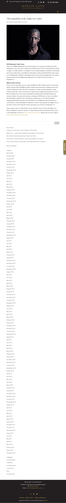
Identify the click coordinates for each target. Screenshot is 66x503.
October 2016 (10, 266)
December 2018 (11, 192)
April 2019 (9, 184)
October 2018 (10, 198)
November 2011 (11, 424)
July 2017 (9, 241)
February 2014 (11, 354)
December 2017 (11, 226)
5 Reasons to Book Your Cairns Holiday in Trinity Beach (22, 130)
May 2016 (9, 280)
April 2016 (9, 283)
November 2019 (11, 164)
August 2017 (10, 238)
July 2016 (9, 274)
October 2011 (10, 427)
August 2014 (10, 337)
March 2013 (10, 385)
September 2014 (11, 334)
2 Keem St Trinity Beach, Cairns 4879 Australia (20, 1)
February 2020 (11, 156)
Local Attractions (11, 465)
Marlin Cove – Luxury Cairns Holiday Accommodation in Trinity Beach (25, 133)
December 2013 (11, 359)
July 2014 (9, 340)
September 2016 (11, 269)
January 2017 (10, 258)
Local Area (9, 462)
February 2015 (11, 320)
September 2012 (11, 402)
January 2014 (10, 357)
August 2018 (10, 204)
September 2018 (11, 201)
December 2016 (11, 260)
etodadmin (10, 22)
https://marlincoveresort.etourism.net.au (17, 115)
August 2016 (10, 272)
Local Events (24, 22)
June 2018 (9, 209)
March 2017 (10, 252)
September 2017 (11, 235)
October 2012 (10, 399)
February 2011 (11, 447)
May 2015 (9, 311)
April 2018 (9, 215)
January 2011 (10, 450)
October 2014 (10, 331)
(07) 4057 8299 (54, 2)
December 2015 (11, 294)
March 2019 (10, 187)
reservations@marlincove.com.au (34, 488)
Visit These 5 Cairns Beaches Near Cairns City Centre (21, 136)
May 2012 (9, 413)
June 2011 (9, 436)
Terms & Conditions (40, 497)
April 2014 (9, 348)
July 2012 (9, 407)
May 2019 (9, 181)
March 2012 (10, 419)
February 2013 (11, 388)
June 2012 (9, 410)
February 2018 (11, 221)
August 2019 (10, 173)
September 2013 (11, 368)
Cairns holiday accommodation (32, 112)
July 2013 (9, 373)
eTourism (45, 500)
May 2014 (9, 345)
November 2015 (11, 297)
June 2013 (9, 376)
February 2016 (11, 289)
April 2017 (9, 249)
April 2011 (9, 441)
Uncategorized (11, 474)
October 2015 (10, 300)
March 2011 (10, 444)
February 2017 (10, 255)
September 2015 (11, 303)
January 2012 (10, 422)
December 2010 (11, 453)
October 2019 (10, 167)
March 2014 (10, 351)
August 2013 (10, 371)
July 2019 (9, 175)
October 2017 (10, 232)
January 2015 (10, 323)
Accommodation (11, 460)
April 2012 (9, 416)
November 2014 (11, 328)
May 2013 (9, 379)
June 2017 (9, 243)
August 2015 (10, 306)
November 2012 (11, 396)
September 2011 (11, 430)
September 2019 (11, 170)
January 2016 (10, 291)
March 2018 (10, 218)
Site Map (21, 497)
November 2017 (11, 229)
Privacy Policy (29, 497)
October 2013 (10, 365)
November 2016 (11, 263)
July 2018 (9, 207)
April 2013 (9, 382)
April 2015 (9, 314)
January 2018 (10, 224)
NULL (8, 471)
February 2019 (11, 190)
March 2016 (10, 286)
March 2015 (10, 317)
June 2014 (9, 342)
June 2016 (9, 277)
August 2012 (10, 405)
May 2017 (9, 246)
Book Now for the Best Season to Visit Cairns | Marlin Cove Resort (25, 139)
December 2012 (11, 393)
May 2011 (9, 439)
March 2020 (10, 153)
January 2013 (10, 390)
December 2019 (11, 161)
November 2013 (11, 362)
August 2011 (10, 433)
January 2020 (10, 159)
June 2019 (9, 178)
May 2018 (9, 212)
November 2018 (11, 195)
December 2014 (11, 325)
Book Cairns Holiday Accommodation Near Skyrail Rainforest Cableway (26, 141)
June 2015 (9, 308)
